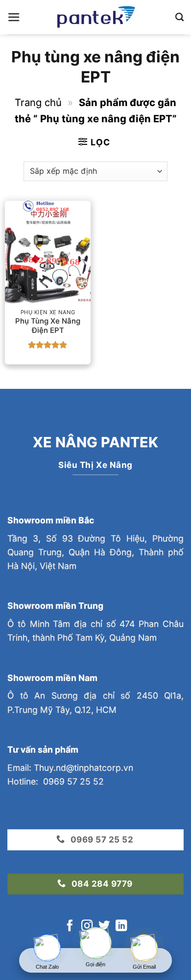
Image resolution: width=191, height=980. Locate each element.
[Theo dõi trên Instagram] (87, 926)
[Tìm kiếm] (179, 17)
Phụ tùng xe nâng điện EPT (47, 326)
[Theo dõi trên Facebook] (69, 926)
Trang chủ (38, 102)
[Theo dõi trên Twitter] (104, 926)
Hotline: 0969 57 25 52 (55, 781)
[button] (14, 17)
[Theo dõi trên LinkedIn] (121, 926)
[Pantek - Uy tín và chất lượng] (96, 17)
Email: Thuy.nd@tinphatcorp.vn (70, 767)
